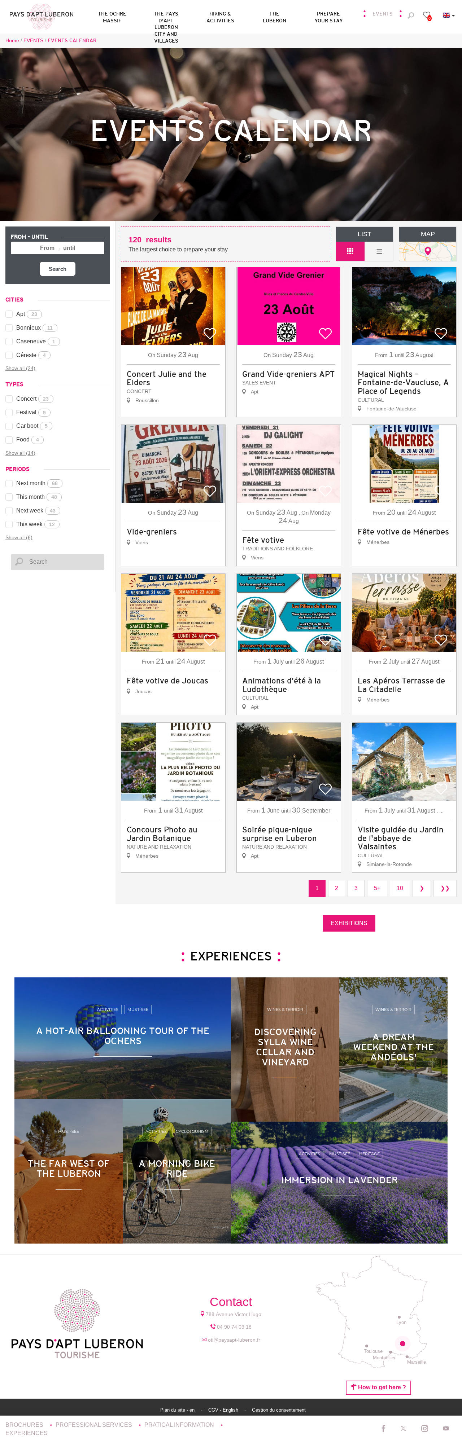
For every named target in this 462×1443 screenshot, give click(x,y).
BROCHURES (25, 1425)
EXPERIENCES (26, 1433)
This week (35, 524)
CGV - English (224, 1410)
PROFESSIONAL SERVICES (95, 1425)
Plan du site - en (178, 1410)
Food (27, 439)
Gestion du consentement (279, 1410)
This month (36, 497)
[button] (166, 15)
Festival (31, 412)
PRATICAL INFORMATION (179, 1425)
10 (400, 888)
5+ (377, 888)
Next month (37, 483)
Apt (26, 314)
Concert (32, 399)
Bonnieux (34, 328)
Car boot (32, 426)
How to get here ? (381, 1387)
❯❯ (445, 888)
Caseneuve (35, 341)
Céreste (31, 355)
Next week (36, 510)
